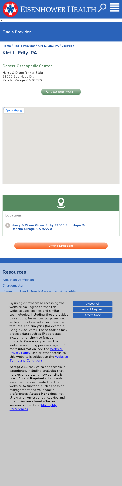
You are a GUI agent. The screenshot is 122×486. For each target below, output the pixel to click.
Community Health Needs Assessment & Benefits (39, 291)
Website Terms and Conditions (39, 359)
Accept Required (92, 309)
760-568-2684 (62, 92)
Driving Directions (61, 246)
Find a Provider (24, 46)
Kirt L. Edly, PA (48, 46)
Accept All (92, 303)
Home (7, 46)
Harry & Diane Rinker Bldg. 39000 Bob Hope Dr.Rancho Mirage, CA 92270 (49, 227)
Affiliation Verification (18, 280)
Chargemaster (13, 285)
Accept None (93, 315)
